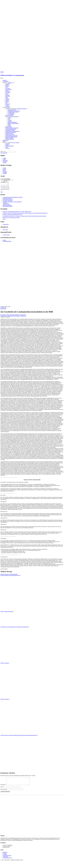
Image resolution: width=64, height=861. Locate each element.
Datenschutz (5, 856)
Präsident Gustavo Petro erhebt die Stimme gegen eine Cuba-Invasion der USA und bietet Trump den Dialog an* (25, 213)
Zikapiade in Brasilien (7, 198)
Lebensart (10, 120)
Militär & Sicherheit (9, 137)
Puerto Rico (8, 103)
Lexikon (4, 162)
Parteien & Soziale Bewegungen (12, 127)
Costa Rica (8, 88)
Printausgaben (3, 307)
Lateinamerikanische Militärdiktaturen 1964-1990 (12, 197)
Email (3, 789)
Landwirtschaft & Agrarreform (12, 135)
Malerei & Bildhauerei (12, 122)
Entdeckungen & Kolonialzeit (14, 110)
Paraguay (7, 101)
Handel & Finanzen (9, 133)
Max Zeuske (3, 314)
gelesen (4, 167)
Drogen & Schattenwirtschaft (11, 136)
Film (9, 118)
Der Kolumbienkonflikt (7, 206)
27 (4, 189)
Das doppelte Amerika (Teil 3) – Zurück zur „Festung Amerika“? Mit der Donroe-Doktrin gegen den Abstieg (24, 216)
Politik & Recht (9, 126)
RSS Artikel (5, 229)
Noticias (4, 158)
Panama (7, 100)
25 (2, 189)
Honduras (7, 94)
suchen (1, 151)
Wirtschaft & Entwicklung (11, 132)
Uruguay (7, 105)
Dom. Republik (9, 89)
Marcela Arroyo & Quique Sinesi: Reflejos (11, 217)
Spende (4, 240)
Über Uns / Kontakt (7, 142)
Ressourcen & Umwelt (10, 134)
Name (2, 786)
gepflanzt (5, 173)
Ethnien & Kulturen (9, 115)
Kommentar (3, 784)
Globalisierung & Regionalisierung (12, 131)
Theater (9, 125)
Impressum (8, 143)
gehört (4, 170)
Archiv (1, 178)
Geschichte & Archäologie (11, 108)
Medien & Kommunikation (13, 123)
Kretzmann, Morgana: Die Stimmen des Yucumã (12, 214)
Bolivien (7, 84)
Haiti (6, 93)
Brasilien (7, 85)
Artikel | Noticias (6, 234)
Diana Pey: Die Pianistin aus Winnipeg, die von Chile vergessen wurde (17, 211)
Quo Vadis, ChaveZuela (7, 200)
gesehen (4, 168)
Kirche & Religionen (10, 139)
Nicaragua (8, 99)
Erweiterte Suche (3, 152)
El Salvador (8, 91)
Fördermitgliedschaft (10, 145)
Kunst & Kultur (9, 116)
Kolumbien (8, 96)
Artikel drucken (23, 314)
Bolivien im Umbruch (7, 205)
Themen (4, 107)
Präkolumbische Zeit (12, 109)
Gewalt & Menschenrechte (11, 128)
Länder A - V (5, 82)
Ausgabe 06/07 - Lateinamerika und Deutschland (10, 315)
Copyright (5, 854)
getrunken (5, 172)
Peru (6, 102)
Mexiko (7, 98)
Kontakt (7, 144)
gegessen (5, 171)
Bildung (9, 117)
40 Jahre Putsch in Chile (8, 199)
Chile (7, 87)
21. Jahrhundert (11, 114)
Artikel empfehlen (15, 314)
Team (7, 147)
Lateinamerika (6, 224)
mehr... (4, 219)
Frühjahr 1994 (3, 308)
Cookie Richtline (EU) (7, 857)
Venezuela (8, 106)
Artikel (4, 159)
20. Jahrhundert (11, 113)
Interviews (5, 161)
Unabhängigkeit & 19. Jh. (13, 112)
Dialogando (5, 160)
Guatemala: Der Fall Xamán (6, 203)
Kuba (7, 97)
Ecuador (7, 90)
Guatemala (8, 92)
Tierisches (7, 148)
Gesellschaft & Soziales (10, 130)
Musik (9, 124)
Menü (1, 78)
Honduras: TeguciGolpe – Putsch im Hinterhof (12, 201)
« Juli (1, 191)
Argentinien (8, 83)
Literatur (9, 121)
